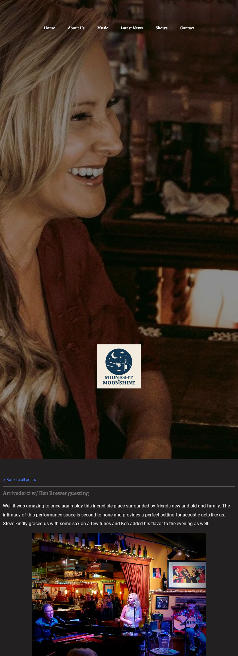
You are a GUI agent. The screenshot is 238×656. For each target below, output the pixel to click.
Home (49, 28)
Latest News (132, 28)
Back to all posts (21, 479)
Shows (161, 28)
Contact (187, 28)
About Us (76, 28)
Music (102, 28)
